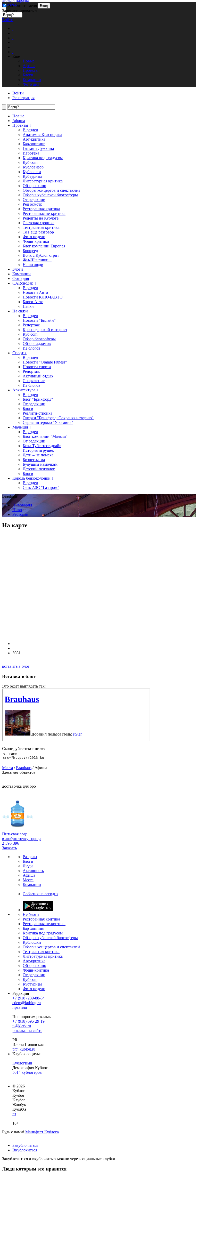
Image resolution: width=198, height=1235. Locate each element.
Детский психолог (39, 469)
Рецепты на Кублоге (41, 218)
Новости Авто (35, 292)
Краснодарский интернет (45, 329)
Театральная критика (41, 227)
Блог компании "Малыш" (45, 436)
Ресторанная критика (41, 209)
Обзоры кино (34, 185)
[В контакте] (14, 1058)
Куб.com (30, 162)
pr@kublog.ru (23, 1049)
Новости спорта (37, 367)
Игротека (31, 153)
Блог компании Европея (44, 246)
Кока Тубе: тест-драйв (42, 445)
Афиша (18, 120)
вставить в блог (16, 666)
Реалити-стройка (37, 413)
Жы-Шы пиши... (37, 260)
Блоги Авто (33, 302)
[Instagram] (19, 1058)
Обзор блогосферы (39, 339)
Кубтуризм (32, 176)
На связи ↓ (21, 311)
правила (19, 1007)
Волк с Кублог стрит (41, 255)
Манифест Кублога (42, 1132)
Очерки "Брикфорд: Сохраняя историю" (58, 418)
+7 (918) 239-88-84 (28, 998)
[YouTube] (23, 1058)
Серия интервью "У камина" (48, 422)
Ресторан (20, 514)
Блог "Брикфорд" (38, 399)
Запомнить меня (22, 5)
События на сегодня (40, 894)
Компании (21, 274)
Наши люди (33, 264)
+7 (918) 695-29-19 (28, 1021)
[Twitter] (17, 1058)
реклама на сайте (27, 1030)
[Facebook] (12, 1058)
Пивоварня (22, 505)
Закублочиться (25, 1145)
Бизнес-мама (34, 459)
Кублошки (32, 171)
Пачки (28, 306)
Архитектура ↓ (25, 390)
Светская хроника (38, 223)
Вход (44, 6)
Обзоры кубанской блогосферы (50, 195)
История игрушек (38, 450)
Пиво (17, 509)
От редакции (34, 199)
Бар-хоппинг (34, 144)
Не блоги (31, 914)
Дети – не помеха (38, 455)
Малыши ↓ (21, 427)
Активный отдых (38, 376)
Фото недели (34, 237)
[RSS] (25, 1058)
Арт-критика (34, 139)
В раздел (30, 130)
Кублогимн (22, 1063)
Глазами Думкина (38, 148)
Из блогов (31, 348)
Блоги (17, 269)
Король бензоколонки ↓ (33, 478)
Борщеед (30, 250)
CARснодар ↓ (24, 283)
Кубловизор (33, 167)
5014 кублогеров (27, 1072)
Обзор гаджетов (37, 343)
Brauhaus (23, 767)
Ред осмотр (32, 204)
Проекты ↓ (21, 125)
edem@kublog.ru (26, 1002)
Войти (7, 20)
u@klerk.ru (21, 1026)
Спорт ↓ (19, 353)
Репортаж (31, 325)
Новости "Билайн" (39, 320)
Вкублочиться (24, 1150)
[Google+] (21, 1058)
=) (14, 1114)
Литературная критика (43, 181)
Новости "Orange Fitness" (45, 362)
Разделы (30, 856)
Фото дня (20, 278)
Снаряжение (34, 380)
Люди (28, 866)
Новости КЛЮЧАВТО (43, 297)
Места (7, 767)
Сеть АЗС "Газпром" (41, 487)
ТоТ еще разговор (38, 232)
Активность (33, 870)
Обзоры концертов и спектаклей (51, 190)
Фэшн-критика (36, 241)
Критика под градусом (43, 158)
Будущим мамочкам (40, 464)
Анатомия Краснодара (42, 134)
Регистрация (23, 97)
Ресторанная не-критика (44, 213)
